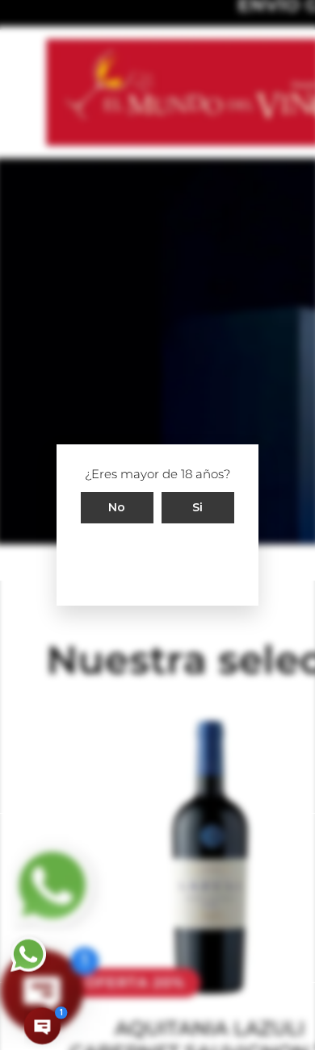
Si (198, 507)
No (117, 507)
